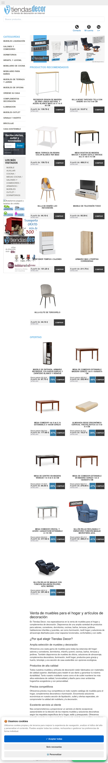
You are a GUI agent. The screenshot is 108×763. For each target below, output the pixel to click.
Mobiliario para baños (11, 72)
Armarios (11, 186)
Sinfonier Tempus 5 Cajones (47, 259)
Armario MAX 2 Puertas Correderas (86, 260)
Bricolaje (8, 123)
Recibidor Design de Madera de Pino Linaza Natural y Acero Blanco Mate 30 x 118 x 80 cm (47, 101)
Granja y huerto (12, 117)
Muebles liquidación (14, 41)
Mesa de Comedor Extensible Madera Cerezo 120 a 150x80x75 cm (87, 371)
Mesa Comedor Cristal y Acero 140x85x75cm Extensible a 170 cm (47, 531)
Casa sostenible (12, 129)
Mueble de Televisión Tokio (87, 206)
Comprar (60, 110)
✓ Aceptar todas (54, 738)
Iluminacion (9, 106)
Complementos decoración (11, 100)
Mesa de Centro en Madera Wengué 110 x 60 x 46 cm (47, 477)
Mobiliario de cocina (14, 65)
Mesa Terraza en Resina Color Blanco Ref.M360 (47, 154)
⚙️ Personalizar (54, 754)
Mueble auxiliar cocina (10, 170)
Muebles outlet (11, 112)
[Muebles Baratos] (67, 49)
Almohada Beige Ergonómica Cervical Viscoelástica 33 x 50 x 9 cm (87, 425)
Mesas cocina (13, 176)
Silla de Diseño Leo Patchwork (47, 207)
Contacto (77, 30)
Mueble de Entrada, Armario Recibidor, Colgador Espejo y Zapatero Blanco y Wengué (47, 371)
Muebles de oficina (13, 87)
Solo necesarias (54, 746)
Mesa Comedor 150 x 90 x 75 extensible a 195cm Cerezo (47, 424)
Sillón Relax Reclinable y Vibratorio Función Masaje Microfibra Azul (87, 531)
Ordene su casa (11, 93)
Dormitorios (9, 54)
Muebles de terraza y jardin (14, 80)
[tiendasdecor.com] (25, 9)
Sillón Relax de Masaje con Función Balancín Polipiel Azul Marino (47, 584)
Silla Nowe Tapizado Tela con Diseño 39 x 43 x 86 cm (87, 101)
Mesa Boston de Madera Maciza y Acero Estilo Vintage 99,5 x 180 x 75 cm (87, 155)
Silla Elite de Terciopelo (47, 312)
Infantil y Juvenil (12, 60)
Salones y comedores (9, 47)
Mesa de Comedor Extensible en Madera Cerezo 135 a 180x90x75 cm (87, 478)
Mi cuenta (89, 30)
